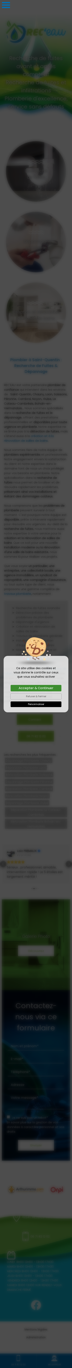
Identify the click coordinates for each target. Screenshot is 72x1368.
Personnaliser (36, 704)
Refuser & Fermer (36, 696)
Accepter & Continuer (36, 688)
